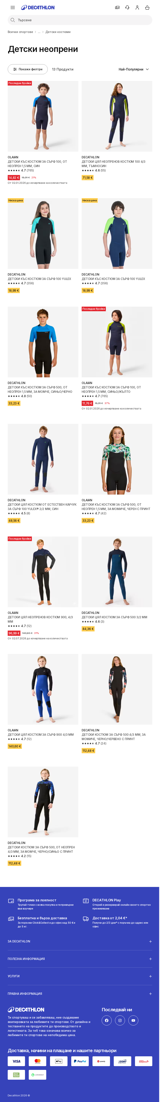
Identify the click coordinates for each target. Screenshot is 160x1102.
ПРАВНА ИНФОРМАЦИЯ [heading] (25, 982)
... (39, 32)
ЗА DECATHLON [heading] (19, 930)
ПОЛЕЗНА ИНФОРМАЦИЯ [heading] (26, 948)
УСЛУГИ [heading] (14, 965)
